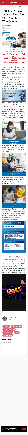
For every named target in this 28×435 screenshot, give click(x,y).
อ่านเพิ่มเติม (15, 429)
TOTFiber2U (8, 332)
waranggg (8, 25)
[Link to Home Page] (14, 2)
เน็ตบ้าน (7, 326)
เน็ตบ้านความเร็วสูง (10, 329)
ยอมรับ (24, 429)
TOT (17, 332)
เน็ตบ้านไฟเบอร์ (17, 326)
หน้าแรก (3, 6)
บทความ (8, 6)
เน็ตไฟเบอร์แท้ (8, 335)
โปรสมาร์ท (14, 6)
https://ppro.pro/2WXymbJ (10, 219)
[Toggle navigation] (3, 2)
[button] (25, 30)
